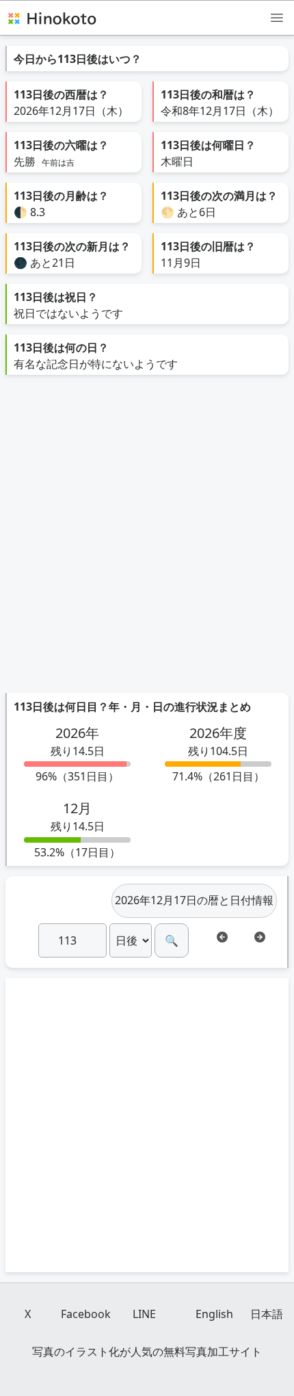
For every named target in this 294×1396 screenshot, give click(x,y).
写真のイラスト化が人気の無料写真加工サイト (147, 1351)
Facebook (86, 1313)
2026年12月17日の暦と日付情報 (194, 900)
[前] (222, 937)
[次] (260, 937)
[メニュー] (277, 17)
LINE (144, 1313)
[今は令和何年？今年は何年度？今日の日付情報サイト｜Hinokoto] (51, 18)
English (214, 1313)
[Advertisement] (147, 539)
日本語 (266, 1313)
